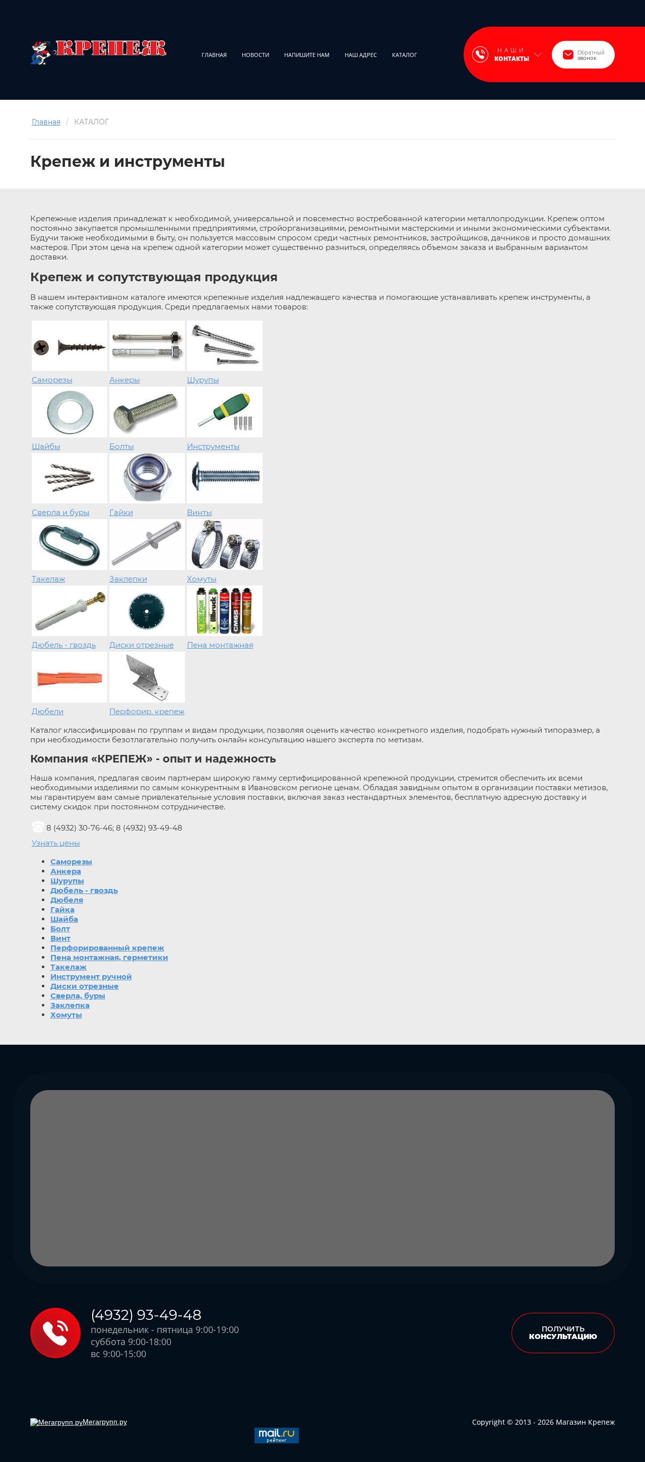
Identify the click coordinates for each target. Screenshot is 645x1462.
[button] (583, 55)
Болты (121, 446)
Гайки (121, 512)
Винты (199, 512)
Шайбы (46, 446)
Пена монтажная (220, 645)
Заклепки (128, 579)
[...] (439, 55)
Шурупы (203, 380)
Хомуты (202, 579)
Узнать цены (56, 843)
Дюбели (47, 711)
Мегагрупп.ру (105, 1422)
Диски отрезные (141, 645)
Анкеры (124, 380)
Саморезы (52, 380)
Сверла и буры (61, 512)
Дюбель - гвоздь (64, 645)
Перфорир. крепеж (146, 711)
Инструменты (213, 446)
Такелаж (48, 579)
